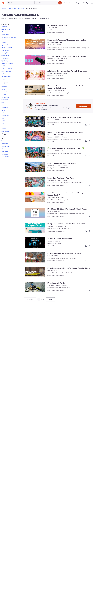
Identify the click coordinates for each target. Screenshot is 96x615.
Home (4, 8)
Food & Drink (5, 50)
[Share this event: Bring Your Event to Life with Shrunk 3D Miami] (86, 231)
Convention (5, 92)
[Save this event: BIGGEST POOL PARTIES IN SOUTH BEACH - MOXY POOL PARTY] (90, 141)
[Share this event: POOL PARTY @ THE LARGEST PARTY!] (86, 125)
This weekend (6, 146)
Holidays (4, 66)
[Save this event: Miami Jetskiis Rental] (90, 290)
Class (3, 105)
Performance (5, 97)
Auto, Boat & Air (6, 71)
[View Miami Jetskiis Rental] (35, 287)
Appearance (5, 131)
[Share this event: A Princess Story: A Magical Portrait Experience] (86, 78)
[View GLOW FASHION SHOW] (35, 29)
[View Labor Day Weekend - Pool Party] (35, 182)
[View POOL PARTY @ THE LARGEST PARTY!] (35, 121)
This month (5, 154)
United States (12, 8)
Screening (5, 100)
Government (5, 55)
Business (4, 26)
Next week (5, 151)
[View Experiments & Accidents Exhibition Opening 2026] (35, 272)
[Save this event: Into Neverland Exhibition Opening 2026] (90, 260)
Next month (5, 157)
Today (3, 141)
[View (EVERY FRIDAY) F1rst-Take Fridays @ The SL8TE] (35, 60)
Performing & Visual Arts (9, 37)
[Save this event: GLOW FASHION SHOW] (90, 32)
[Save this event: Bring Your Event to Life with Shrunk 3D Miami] (90, 231)
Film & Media (5, 34)
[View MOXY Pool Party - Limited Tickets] (35, 167)
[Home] (3, 3)
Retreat (4, 128)
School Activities (6, 76)
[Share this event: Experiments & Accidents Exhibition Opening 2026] (86, 275)
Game (3, 118)
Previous (30, 299)
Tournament (5, 115)
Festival (4, 94)
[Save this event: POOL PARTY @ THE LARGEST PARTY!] (90, 125)
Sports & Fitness (6, 45)
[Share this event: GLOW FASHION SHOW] (86, 32)
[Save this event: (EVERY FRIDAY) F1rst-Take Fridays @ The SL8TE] (90, 63)
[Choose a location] (36, 3)
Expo (3, 89)
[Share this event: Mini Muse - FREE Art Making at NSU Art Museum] (86, 216)
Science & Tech (6, 29)
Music (3, 32)
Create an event (83, 106)
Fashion (4, 40)
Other (3, 79)
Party (3, 110)
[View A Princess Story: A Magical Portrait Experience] (35, 75)
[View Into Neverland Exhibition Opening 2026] (35, 257)
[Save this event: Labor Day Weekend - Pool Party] (90, 185)
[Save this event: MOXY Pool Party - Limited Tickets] (90, 170)
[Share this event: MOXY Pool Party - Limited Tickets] (86, 170)
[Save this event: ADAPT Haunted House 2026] (90, 246)
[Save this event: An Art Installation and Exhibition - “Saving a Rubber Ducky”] (90, 201)
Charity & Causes (7, 53)
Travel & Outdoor (7, 47)
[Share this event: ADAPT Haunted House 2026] (86, 246)
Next (50, 299)
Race (3, 121)
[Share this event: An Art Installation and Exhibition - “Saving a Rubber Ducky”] (86, 201)
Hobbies (4, 74)
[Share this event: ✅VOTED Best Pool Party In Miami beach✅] (86, 156)
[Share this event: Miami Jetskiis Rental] (86, 290)
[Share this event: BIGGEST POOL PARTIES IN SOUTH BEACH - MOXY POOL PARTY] (86, 141)
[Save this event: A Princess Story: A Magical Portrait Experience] (90, 78)
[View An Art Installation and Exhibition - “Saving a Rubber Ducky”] (35, 197)
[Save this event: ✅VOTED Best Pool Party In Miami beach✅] (90, 156)
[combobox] (48, 3)
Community (5, 58)
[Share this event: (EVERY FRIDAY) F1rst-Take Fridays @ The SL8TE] (86, 63)
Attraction (5, 126)
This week (5, 149)
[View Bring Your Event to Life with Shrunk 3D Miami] (35, 228)
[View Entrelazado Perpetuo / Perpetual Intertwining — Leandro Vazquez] (35, 44)
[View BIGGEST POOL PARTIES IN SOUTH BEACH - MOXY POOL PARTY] (35, 136)
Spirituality (5, 61)
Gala (3, 102)
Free (3, 136)
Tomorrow (5, 143)
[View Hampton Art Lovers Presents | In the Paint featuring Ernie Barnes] (35, 90)
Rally (3, 113)
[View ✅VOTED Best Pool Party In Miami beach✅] (35, 152)
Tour (3, 123)
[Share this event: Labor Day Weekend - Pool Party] (86, 185)
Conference (5, 84)
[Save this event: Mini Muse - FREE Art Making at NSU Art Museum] (90, 216)
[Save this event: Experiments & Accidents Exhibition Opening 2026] (90, 275)
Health (4, 42)
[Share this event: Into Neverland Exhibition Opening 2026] (86, 260)
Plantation (21, 8)
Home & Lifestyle (7, 68)
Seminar (4, 86)
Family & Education (7, 63)
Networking (5, 107)
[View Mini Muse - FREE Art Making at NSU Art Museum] (35, 213)
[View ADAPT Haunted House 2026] (35, 242)
